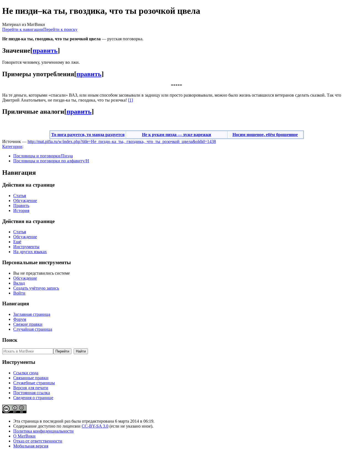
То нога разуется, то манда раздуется (88, 134)
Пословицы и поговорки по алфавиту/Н (51, 160)
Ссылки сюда (25, 372)
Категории (12, 146)
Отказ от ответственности (37, 441)
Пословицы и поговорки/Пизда (43, 155)
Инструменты (26, 246)
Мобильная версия (30, 446)
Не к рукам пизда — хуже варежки (176, 134)
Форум (19, 319)
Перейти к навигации (22, 29)
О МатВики (24, 436)
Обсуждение (25, 200)
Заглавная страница (31, 314)
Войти (19, 293)
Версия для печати (30, 387)
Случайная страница (32, 329)
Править (21, 205)
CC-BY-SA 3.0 (95, 426)
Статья (19, 195)
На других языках (30, 251)
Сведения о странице (33, 397)
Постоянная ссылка (31, 392)
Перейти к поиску (60, 29)
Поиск (9, 340)
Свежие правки (27, 324)
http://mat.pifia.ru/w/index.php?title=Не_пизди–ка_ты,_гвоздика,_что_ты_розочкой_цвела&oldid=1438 (122, 141)
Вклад (19, 283)
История (21, 210)
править (45, 50)
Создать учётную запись (36, 288)
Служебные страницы (34, 382)
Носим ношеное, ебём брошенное (265, 134)
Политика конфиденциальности (43, 431)
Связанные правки (31, 377)
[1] (130, 100)
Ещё (17, 241)
